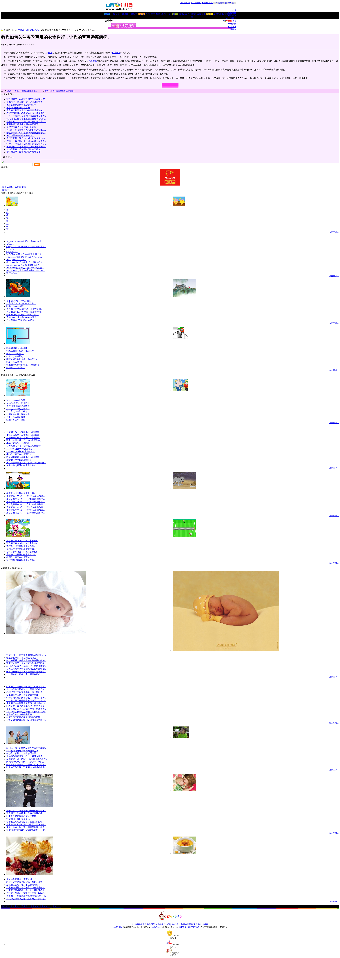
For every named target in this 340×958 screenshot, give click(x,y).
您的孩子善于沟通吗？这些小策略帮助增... (26, 748)
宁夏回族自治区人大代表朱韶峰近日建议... (26, 671)
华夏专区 (232, 13)
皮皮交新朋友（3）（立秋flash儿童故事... (25, 507)
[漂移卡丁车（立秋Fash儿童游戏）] (18, 536)
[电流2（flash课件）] (180, 338)
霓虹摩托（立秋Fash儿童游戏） (21, 546)
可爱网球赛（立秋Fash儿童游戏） (22, 543)
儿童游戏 (133, 14)
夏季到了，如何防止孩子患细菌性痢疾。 (26, 102)
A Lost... (10, 244)
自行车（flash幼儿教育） (17, 411)
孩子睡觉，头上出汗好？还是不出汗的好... (26, 146)
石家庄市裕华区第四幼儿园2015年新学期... (26, 669)
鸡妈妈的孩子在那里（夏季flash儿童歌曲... (26, 462)
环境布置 (183, 14)
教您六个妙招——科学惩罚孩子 (21, 753)
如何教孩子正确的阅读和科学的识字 (23, 717)
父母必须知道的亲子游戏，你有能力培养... (26, 698)
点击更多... (334, 232)
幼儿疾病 (116, 52)
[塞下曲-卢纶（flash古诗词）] (18, 296)
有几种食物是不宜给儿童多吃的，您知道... (26, 899)
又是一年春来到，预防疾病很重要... (22, 91)
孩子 (209, 14)
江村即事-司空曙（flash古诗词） (21, 320)
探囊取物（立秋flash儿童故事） (21, 493)
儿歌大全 (115, 14)
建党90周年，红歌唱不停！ (15, 187)
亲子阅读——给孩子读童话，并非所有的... (26, 703)
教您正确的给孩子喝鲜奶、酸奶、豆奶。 (25, 882)
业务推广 (161, 924)
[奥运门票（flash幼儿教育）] (180, 390)
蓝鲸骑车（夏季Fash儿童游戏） (21, 560)
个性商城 (232, 29)
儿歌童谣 (5, 906)
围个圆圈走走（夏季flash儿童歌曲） (23, 457)
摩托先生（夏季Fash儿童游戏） (21, 554)
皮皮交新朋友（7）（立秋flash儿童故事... (25, 496)
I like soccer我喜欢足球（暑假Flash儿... (24, 257)
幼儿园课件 (231, 18)
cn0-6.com (156, 927)
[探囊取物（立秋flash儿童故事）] (18, 488)
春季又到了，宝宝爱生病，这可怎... (60, 91)
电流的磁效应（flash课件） (19, 348)
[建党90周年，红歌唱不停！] (170, 185)
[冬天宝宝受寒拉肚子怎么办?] (29, 806)
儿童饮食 (93, 61)
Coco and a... (12, 252)
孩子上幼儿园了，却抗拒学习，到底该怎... (26, 709)
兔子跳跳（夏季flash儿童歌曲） (21, 465)
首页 (234, 10)
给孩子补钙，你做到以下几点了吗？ (24, 149)
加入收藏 (229, 3)
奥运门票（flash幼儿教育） (19, 406)
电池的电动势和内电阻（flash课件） (23, 365)
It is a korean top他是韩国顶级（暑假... (23, 265)
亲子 (153, 14)
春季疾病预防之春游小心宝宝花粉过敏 (25, 110)
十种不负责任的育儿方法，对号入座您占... (26, 756)
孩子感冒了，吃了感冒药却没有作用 (24, 152)
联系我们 (195, 924)
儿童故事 (124, 14)
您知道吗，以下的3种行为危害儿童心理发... (26, 759)
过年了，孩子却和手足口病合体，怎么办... (26, 141)
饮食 (169, 14)
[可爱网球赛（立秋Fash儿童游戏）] (184, 536)
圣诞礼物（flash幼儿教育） (19, 403)
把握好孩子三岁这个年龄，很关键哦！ (24, 692)
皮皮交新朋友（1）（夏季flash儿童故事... (25, 513)
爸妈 (141, 14)
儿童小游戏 (15, 906)
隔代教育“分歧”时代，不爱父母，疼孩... (25, 762)
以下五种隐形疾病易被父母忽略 (21, 105)
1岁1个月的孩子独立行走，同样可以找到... (26, 712)
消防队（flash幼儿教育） (17, 409)
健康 (50, 52)
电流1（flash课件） (15, 353)
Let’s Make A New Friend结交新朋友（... (24, 254)
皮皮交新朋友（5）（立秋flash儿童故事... (25, 501)
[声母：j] (12, 205)
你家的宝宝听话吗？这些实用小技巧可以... (26, 686)
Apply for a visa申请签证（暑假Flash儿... (24, 241)
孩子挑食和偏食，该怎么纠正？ (21, 879)
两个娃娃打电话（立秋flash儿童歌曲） (24, 440)
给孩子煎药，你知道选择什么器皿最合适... (26, 133)
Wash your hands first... (16, 259)
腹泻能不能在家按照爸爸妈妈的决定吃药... (26, 130)
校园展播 (201, 14)
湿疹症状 (25, 906)
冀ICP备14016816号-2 (189, 927)
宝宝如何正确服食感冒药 (18, 107)
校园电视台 (207, 2)
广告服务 (178, 924)
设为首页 (220, 3)
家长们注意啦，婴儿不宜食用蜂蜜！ (23, 885)
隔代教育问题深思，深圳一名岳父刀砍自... (26, 764)
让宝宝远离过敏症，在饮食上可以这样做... (26, 890)
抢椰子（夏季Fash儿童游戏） (20, 557)
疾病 (163, 14)
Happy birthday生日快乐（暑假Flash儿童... (25, 270)
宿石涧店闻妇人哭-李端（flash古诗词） (24, 312)
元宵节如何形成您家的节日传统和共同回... (26, 720)
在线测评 (232, 15)
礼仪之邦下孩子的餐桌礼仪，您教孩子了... (26, 706)
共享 (107, 14)
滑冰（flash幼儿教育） (16, 400)
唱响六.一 (6, 190)
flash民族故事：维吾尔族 (17, 414)
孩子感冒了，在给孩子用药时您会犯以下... (26, 99)
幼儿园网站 (196, 2)
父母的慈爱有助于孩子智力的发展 (22, 695)
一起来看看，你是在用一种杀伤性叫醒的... (26, 660)
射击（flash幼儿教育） (16, 417)
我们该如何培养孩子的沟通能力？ (22, 751)
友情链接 (136, 924)
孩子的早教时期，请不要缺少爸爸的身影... (26, 767)
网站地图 (187, 924)
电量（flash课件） (14, 362)
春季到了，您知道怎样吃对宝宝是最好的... (26, 896)
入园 (147, 14)
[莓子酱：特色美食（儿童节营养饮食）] (29, 874)
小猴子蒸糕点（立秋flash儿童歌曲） (23, 435)
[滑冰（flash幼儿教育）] (18, 396)
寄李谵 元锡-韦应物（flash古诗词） (22, 314)
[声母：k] (179, 205)
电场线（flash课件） (15, 367)
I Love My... (11, 249)
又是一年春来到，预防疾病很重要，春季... (26, 116)
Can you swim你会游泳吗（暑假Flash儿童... (26, 246)
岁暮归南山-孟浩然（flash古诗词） (22, 317)
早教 (158, 14)
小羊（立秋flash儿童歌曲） (19, 443)
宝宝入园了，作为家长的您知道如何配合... (26, 655)
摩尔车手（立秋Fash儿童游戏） (21, 549)
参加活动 (226, 14)
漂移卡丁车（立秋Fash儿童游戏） (22, 540)
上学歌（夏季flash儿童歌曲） (20, 460)
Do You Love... (12, 273)
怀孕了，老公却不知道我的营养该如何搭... (26, 144)
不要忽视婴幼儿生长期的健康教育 (22, 124)
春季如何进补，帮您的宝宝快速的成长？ (25, 887)
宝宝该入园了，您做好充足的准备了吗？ (25, 663)
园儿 (175, 14)
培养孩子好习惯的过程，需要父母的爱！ (25, 689)
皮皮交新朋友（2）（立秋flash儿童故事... (25, 510)
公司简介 (153, 924)
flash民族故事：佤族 (15, 420)
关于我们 (144, 924)
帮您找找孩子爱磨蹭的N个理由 (21, 127)
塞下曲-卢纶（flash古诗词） (19, 301)
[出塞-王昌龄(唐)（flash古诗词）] (184, 296)
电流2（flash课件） (15, 356)
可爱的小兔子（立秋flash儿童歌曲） (23, 432)
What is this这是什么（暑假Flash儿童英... (25, 268)
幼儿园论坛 (185, 2)
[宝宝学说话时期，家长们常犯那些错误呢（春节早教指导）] (18, 743)
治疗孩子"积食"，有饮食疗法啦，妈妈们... (26, 893)
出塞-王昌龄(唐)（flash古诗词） (21, 303)
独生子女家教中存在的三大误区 (21, 658)
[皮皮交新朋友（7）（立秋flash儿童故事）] (184, 488)
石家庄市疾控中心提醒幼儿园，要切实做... (26, 113)
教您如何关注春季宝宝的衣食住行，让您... (26, 119)
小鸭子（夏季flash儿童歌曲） (20, 454)
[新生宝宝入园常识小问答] (226, 650)
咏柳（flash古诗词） (15, 306)
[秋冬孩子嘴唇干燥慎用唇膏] (46, 633)
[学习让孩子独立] (181, 737)
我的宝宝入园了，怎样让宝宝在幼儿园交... (26, 666)
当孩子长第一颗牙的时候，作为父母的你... (26, 138)
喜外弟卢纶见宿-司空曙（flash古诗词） (24, 309)
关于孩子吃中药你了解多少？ (20, 135)
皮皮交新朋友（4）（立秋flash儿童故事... (25, 504)
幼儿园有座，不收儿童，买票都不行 (23, 674)
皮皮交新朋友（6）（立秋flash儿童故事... (25, 499)
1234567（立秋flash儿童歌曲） (20, 449)
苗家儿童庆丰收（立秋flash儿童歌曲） (24, 446)
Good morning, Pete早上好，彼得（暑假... (25, 262)
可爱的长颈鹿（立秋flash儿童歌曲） (23, 437)
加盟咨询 (170, 924)
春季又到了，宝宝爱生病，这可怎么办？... (26, 121)
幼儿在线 (232, 26)
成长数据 (217, 14)
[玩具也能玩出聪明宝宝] (184, 790)
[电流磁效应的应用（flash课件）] (18, 343)
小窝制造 (232, 24)
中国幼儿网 (23, 30)
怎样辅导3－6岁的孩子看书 (19, 714)
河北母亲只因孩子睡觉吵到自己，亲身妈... (26, 700)
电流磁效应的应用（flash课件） (21, 351)
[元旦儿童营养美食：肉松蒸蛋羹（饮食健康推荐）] (184, 853)
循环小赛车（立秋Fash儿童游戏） (22, 552)
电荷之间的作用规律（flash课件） (22, 359)
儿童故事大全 (45, 906)
